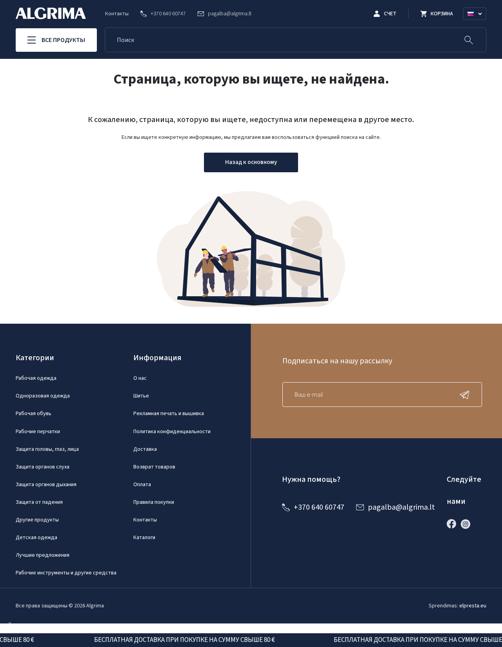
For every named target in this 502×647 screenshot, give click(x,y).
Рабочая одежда (36, 378)
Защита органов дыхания (46, 484)
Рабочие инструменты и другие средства (66, 573)
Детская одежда (36, 537)
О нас (140, 378)
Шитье (141, 396)
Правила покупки (153, 502)
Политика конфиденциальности (172, 432)
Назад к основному (251, 162)
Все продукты (63, 40)
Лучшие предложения (42, 555)
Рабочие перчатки (38, 432)
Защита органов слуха (42, 467)
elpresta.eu (472, 606)
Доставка (145, 449)
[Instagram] (467, 523)
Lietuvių (478, 23)
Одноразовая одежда (43, 396)
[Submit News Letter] (466, 394)
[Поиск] (469, 39)
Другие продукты (37, 520)
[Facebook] (453, 524)
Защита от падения (39, 502)
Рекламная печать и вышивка (168, 413)
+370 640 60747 (319, 507)
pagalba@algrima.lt (401, 507)
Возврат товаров (154, 467)
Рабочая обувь (33, 413)
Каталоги (144, 537)
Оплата (142, 484)
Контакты (117, 13)
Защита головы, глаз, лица (47, 449)
